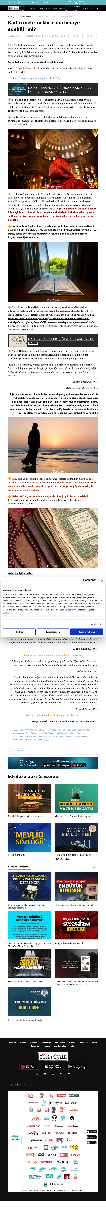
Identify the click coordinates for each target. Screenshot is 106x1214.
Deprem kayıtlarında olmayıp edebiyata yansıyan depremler (27, 917)
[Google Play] (64, 776)
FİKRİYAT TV (70, 8)
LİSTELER (63, 8)
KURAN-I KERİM (60, 1056)
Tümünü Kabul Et (87, 632)
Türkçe (80, 120)
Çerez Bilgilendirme (68, 610)
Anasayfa (12, 16)
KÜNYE (73, 1059)
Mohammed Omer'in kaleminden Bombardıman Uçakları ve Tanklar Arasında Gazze (75, 995)
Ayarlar (94, 624)
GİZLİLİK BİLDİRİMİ (60, 1059)
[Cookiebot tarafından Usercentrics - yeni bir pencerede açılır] (85, 581)
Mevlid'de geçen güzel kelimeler (27, 826)
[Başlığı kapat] (102, 581)
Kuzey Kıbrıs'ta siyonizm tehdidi (69, 953)
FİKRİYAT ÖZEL (79, 8)
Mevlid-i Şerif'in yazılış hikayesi (73, 826)
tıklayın (47, 750)
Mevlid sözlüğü (17, 865)
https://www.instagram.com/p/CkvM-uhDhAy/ (38, 78)
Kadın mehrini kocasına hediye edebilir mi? (56, 16)
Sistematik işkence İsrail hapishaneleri (26, 992)
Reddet (19, 632)
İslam (11, 45)
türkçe (21, 761)
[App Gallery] (79, 776)
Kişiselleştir (51, 632)
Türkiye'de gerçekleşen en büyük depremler (75, 915)
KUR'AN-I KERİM (31, 8)
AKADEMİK (51, 8)
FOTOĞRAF (84, 1056)
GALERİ (57, 8)
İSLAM (39, 8)
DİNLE (86, 8)
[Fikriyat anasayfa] (28, 773)
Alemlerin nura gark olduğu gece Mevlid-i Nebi (74, 867)
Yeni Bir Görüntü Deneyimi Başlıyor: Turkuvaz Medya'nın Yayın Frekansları (29, 955)
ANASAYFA (12, 1056)
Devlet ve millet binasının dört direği (25, 1033)
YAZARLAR (44, 8)
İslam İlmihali (27, 16)
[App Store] (49, 776)
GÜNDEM (23, 1056)
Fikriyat (20, 1098)
